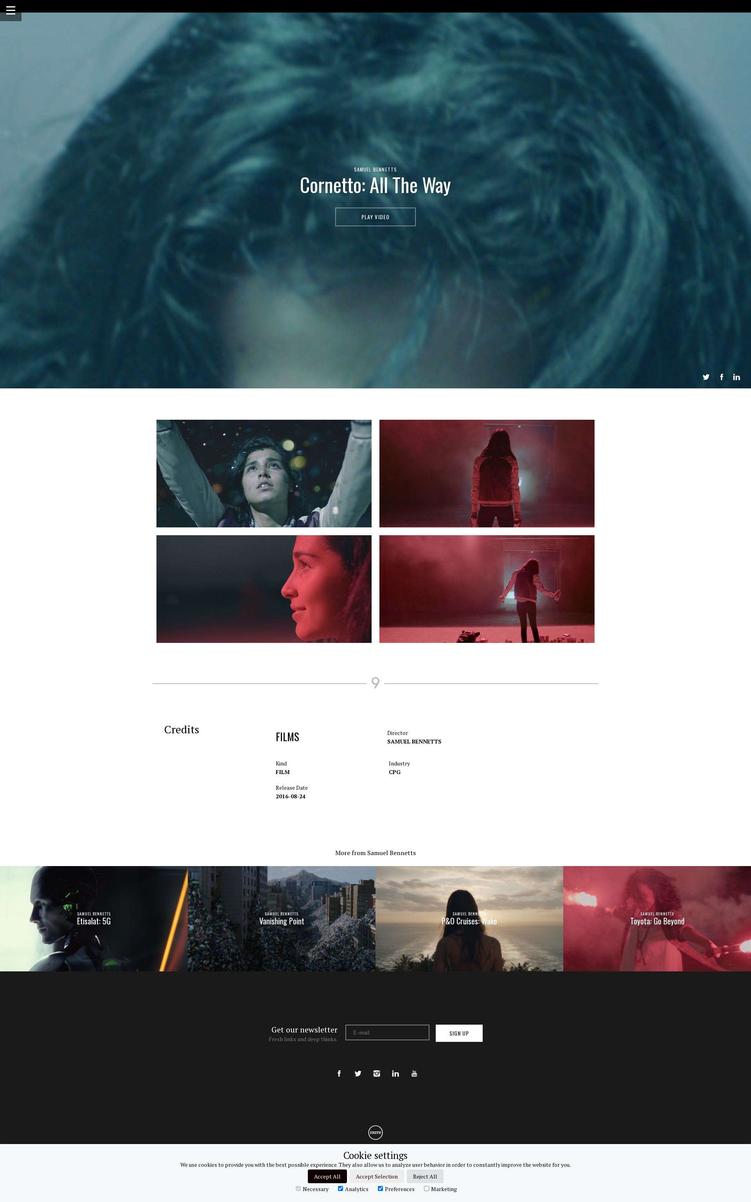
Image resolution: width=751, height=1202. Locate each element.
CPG (395, 772)
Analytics (356, 1188)
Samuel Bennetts (375, 169)
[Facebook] (339, 1067)
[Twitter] (358, 1067)
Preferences (400, 1188)
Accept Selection (377, 1176)
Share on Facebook (721, 377)
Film (283, 772)
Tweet (706, 377)
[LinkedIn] (395, 1067)
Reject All (425, 1176)
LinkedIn (736, 377)
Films (287, 736)
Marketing (444, 1188)
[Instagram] (376, 1067)
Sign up (459, 1033)
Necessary (316, 1188)
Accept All (327, 1176)
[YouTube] (414, 1067)
